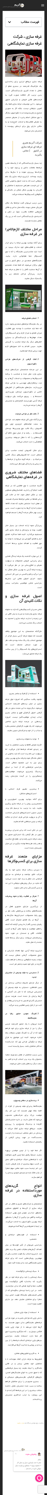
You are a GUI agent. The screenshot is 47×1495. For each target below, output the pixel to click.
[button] (9, 22)
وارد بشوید (20, 1423)
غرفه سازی (16, 104)
